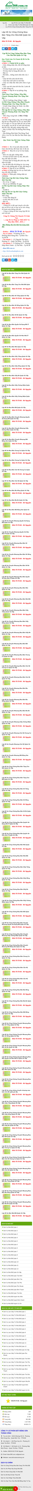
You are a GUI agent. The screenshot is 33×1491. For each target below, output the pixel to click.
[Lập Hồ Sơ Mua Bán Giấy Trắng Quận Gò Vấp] (6, 360)
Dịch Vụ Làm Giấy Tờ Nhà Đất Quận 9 (14, 1336)
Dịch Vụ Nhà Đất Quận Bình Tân (12, 1279)
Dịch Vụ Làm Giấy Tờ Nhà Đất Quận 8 (14, 1332)
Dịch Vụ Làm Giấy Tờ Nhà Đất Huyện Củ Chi (16, 1390)
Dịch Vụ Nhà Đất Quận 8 (10, 1255)
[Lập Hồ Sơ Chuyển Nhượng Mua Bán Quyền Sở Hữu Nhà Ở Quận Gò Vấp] (6, 582)
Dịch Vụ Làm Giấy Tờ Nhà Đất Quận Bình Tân (16, 1365)
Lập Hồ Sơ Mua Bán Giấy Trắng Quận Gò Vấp (16, 356)
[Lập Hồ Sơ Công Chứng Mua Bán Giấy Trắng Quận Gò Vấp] (6, 872)
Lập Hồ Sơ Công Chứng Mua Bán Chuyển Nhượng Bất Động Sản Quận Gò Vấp (15, 945)
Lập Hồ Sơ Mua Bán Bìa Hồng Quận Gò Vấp (15, 490)
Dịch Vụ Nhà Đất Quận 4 (10, 1237)
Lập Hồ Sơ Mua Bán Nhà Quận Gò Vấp (14, 346)
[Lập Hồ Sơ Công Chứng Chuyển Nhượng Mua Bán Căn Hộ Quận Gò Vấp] (6, 1174)
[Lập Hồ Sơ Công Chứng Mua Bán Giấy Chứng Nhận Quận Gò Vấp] (6, 906)
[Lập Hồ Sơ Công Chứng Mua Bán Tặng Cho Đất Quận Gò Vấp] (6, 783)
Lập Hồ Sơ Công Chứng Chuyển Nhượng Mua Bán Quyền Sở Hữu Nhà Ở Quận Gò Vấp (16, 1057)
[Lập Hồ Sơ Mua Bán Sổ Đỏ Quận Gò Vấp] (6, 318)
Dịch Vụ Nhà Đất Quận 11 (10, 1265)
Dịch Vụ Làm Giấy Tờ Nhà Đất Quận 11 (14, 1343)
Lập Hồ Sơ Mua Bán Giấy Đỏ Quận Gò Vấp (15, 375)
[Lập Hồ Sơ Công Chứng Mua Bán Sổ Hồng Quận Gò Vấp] (6, 805)
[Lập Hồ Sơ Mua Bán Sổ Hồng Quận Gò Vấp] (6, 309)
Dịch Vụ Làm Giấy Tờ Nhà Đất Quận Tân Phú (16, 1362)
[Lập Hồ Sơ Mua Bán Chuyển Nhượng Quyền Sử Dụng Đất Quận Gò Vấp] (6, 422)
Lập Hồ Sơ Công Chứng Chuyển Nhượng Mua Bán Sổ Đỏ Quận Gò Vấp (16, 1046)
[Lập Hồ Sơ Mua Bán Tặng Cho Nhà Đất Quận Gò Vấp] (6, 290)
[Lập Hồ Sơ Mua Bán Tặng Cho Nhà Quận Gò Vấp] (6, 278)
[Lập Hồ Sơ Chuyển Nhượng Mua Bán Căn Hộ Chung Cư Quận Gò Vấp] (6, 671)
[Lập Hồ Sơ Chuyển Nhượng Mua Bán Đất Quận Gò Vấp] (6, 649)
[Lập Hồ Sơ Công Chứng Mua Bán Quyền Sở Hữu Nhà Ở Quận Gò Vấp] (6, 839)
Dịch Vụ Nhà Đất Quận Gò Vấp (12, 1272)
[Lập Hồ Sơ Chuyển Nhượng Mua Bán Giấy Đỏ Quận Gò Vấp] (6, 638)
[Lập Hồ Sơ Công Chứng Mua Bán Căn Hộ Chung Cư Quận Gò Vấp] (6, 984)
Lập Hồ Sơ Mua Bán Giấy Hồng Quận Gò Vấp (16, 366)
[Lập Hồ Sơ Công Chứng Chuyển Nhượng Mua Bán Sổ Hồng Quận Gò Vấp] (6, 1040)
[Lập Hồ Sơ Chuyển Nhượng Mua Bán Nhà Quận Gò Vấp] (6, 593)
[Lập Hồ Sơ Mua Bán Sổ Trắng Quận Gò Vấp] (6, 299)
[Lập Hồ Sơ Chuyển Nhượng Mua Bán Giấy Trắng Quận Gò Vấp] (6, 615)
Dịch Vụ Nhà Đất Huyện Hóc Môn (13, 1296)
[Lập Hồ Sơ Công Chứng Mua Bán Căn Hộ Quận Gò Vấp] (6, 973)
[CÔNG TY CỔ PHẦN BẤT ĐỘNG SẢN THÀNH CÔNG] (16, 5)
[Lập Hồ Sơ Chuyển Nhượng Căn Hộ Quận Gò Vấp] (6, 749)
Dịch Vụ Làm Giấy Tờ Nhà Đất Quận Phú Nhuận (15, 1354)
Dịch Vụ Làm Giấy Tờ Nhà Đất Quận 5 (14, 1325)
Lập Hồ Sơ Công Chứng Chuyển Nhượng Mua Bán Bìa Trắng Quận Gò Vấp (16, 1180)
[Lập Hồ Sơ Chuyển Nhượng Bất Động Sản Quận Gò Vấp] (6, 760)
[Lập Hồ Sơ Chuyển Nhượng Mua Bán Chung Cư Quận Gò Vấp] (6, 660)
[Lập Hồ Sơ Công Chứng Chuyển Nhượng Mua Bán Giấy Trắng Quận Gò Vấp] (6, 1107)
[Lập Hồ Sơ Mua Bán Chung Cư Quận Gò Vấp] (6, 454)
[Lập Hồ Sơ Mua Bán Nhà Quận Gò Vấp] (6, 350)
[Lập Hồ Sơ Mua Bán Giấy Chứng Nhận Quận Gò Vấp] (6, 390)
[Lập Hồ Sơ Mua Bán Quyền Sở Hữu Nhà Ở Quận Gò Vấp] (6, 341)
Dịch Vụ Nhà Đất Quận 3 (10, 1234)
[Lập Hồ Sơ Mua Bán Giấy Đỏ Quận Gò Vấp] (6, 379)
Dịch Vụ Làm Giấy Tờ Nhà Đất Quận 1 (14, 1311)
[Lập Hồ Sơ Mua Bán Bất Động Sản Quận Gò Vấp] (6, 515)
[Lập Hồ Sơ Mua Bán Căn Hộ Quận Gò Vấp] (6, 484)
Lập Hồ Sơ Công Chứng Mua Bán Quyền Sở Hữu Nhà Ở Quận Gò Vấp (15, 834)
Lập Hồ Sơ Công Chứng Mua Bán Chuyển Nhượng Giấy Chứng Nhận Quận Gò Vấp (15, 934)
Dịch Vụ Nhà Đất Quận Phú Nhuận (13, 1286)
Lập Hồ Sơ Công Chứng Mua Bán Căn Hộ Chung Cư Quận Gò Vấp (15, 979)
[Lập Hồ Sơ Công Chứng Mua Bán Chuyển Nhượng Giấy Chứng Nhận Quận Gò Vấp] (6, 939)
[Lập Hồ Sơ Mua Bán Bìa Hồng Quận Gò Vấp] (6, 494)
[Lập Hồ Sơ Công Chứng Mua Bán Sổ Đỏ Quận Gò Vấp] (6, 816)
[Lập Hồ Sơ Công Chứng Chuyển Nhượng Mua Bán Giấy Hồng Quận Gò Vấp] (6, 1118)
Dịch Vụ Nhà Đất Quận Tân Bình (12, 1275)
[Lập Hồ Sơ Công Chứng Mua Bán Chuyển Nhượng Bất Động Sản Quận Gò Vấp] (6, 950)
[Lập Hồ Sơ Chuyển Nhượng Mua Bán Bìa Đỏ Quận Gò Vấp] (6, 716)
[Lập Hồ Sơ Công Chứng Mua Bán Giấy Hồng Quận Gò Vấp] (6, 883)
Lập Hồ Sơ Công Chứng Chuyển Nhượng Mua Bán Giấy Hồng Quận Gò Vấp (16, 1113)
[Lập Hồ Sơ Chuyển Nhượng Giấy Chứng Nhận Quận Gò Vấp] (6, 727)
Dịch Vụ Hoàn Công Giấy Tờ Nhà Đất (12, 1471)
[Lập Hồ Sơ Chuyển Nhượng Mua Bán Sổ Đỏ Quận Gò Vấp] (6, 571)
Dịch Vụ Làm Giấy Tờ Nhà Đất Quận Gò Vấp (16, 1350)
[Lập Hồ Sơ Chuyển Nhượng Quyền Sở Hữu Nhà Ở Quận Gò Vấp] (6, 537)
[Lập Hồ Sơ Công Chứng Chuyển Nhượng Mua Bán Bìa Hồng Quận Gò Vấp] (6, 1196)
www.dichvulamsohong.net (16, 1457)
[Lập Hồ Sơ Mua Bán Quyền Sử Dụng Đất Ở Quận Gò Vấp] (6, 330)
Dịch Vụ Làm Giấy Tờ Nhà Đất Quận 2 (14, 1315)
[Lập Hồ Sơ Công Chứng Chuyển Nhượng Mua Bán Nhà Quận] (6, 1084)
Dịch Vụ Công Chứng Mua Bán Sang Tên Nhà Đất (15, 1465)
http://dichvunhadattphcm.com (13, 251)
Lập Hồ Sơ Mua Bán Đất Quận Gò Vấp (14, 407)
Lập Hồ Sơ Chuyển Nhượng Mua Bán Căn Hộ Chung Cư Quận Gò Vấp (16, 666)
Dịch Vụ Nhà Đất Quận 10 (10, 1262)
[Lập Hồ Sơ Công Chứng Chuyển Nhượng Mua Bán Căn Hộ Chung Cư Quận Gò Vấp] (6, 1162)
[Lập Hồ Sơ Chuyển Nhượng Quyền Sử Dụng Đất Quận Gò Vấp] (6, 526)
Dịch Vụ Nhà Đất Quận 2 (10, 1230)
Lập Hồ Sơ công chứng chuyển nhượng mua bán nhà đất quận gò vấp (16, 1091)
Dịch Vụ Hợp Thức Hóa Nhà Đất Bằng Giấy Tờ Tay (15, 1481)
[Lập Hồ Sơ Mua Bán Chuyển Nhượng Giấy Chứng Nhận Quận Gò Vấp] (6, 433)
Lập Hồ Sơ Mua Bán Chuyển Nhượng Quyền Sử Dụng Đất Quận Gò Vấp (16, 417)
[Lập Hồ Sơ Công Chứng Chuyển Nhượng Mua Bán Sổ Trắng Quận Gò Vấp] (6, 1028)
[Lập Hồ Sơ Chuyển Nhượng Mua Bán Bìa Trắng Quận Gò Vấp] (6, 693)
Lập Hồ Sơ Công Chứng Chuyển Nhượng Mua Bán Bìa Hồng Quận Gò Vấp (16, 1191)
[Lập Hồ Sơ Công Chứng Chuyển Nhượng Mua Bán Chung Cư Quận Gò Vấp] (6, 1151)
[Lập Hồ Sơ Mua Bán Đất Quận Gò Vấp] (6, 411)
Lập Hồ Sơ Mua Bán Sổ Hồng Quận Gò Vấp (15, 305)
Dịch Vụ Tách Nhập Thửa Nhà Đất (11, 1478)
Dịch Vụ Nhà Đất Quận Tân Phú (12, 1282)
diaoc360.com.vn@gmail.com (15, 1454)
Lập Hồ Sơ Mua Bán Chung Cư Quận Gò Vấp (16, 450)
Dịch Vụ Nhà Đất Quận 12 (10, 1269)
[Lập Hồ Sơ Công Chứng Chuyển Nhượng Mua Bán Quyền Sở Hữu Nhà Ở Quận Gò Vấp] (6, 1062)
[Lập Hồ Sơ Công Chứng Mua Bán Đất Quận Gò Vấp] (6, 917)
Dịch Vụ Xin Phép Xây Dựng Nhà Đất (11, 1468)
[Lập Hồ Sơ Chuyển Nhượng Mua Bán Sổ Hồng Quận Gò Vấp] (6, 559)
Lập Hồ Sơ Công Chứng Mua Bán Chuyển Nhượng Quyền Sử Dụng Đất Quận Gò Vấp (15, 923)
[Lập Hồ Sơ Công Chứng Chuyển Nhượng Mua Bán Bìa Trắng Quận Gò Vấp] (6, 1185)
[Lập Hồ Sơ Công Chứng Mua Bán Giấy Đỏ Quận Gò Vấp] (6, 894)
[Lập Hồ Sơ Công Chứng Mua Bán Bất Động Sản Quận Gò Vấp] (6, 1017)
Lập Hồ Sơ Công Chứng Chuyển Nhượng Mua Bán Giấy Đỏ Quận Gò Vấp (16, 1124)
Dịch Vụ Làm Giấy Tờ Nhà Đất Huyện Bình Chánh (15, 1385)
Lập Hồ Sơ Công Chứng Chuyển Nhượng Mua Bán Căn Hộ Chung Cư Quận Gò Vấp (16, 1158)
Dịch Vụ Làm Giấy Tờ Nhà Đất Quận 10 (14, 1339)
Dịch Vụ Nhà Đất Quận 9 (10, 1258)
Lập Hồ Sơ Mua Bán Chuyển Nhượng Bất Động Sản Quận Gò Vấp (15, 440)
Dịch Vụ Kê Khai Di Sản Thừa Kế (10, 1475)
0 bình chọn (14, 45)
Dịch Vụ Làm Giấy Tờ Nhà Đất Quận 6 (14, 1329)
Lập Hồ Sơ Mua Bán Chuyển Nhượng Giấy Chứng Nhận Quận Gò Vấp (15, 429)
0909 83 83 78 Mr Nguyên (15, 1451)
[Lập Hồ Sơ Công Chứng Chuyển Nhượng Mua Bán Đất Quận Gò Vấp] (6, 1140)
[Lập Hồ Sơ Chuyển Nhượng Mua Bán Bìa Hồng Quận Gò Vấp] (6, 705)
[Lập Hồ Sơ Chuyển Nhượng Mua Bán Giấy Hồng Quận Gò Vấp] (6, 627)
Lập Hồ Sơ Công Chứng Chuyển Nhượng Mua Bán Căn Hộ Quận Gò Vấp (16, 1169)
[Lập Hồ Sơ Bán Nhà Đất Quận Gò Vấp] (6, 1217)
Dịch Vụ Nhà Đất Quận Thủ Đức (12, 1293)
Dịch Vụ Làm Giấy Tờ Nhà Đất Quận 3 (14, 1318)
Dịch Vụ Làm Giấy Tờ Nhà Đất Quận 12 (14, 1346)
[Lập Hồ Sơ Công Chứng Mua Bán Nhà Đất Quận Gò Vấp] (6, 861)
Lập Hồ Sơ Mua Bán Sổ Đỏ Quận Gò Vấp (14, 315)
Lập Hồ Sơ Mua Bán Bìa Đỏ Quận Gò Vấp (15, 500)
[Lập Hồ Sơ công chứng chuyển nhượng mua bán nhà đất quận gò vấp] (6, 1095)
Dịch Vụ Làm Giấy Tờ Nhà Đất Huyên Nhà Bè (16, 1381)
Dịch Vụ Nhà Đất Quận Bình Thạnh (13, 1289)
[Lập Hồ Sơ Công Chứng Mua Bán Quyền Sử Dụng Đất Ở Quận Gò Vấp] (6, 827)
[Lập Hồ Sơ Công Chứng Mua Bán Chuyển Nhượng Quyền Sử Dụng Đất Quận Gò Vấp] (6, 928)
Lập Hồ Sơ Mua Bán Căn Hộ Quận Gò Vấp (15, 481)
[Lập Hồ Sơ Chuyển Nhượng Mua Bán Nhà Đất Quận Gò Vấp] (6, 604)
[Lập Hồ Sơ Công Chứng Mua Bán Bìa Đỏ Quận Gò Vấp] (6, 1006)
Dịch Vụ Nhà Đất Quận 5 (10, 1241)
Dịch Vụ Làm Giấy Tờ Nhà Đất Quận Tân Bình (16, 1358)
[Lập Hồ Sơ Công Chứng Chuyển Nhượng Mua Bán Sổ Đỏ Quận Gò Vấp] (6, 1051)
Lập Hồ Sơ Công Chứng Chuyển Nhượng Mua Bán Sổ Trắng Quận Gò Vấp (16, 1024)
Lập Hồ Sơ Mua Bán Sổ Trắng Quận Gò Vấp (15, 295)
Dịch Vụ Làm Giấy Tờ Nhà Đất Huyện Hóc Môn (17, 1378)
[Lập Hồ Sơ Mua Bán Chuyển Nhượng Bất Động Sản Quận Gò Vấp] (6, 445)
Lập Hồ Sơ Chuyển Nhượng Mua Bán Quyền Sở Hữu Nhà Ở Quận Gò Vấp (16, 577)
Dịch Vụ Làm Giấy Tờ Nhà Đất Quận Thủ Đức (16, 1374)
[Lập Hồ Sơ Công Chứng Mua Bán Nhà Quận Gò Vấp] (6, 850)
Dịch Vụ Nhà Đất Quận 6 (10, 1248)
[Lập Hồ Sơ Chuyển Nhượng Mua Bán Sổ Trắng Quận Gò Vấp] (6, 548)
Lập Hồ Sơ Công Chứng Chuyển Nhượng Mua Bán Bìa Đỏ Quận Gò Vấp (16, 1202)
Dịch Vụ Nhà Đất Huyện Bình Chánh (13, 1300)
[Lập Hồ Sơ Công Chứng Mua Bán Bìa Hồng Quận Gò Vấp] (6, 995)
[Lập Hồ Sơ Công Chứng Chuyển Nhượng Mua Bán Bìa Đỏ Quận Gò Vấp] (6, 1207)
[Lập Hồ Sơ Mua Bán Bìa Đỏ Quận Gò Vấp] (6, 504)
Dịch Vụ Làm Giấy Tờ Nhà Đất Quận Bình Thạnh (15, 1370)
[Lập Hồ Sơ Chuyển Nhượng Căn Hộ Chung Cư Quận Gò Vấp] (6, 738)
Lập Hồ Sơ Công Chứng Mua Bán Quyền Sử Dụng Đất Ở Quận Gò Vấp (15, 823)
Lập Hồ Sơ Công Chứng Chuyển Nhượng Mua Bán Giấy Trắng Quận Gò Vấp (16, 1102)
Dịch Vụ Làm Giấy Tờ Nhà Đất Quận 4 (14, 1322)
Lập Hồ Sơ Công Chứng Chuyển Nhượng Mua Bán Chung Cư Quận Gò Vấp (16, 1146)
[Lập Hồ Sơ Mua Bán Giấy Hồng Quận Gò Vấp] (6, 370)
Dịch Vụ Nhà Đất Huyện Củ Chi (12, 1303)
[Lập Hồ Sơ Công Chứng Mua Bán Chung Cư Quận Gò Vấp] (6, 961)
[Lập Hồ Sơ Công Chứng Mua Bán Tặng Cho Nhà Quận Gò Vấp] (6, 772)
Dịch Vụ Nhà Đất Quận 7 (10, 1251)
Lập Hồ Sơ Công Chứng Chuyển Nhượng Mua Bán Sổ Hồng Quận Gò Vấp (16, 1035)
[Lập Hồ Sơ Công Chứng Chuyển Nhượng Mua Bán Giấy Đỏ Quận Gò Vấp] (6, 1129)
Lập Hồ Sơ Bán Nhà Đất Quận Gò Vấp (13, 1213)
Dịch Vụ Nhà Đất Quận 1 (10, 1227)
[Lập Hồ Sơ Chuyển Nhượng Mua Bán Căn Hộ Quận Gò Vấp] (6, 682)
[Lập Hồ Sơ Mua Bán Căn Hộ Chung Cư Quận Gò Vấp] (6, 475)
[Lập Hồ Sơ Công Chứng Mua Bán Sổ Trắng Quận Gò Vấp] (6, 794)
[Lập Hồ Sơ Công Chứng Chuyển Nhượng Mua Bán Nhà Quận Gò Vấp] (6, 1073)
